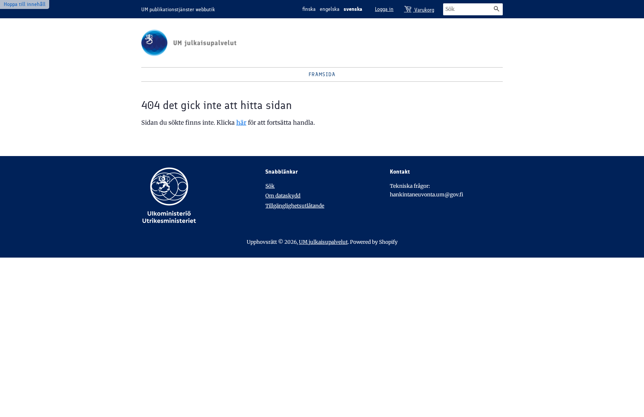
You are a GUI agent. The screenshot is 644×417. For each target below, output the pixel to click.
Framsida (322, 74)
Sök (270, 186)
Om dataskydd (282, 196)
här (241, 122)
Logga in (384, 9)
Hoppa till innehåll (24, 4)
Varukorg (423, 10)
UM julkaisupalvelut (323, 242)
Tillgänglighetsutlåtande (294, 206)
